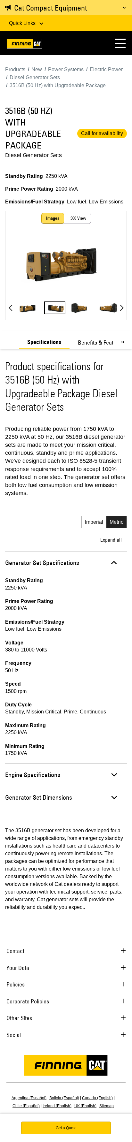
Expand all (111, 540)
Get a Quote (66, 1128)
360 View (78, 218)
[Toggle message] (124, 7)
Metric (116, 522)
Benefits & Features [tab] (101, 342)
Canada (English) (97, 1098)
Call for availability (102, 133)
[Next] (122, 308)
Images (52, 218)
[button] (120, 43)
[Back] (10, 308)
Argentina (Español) (29, 1098)
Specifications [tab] (44, 342)
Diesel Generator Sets (33, 155)
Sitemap (106, 1106)
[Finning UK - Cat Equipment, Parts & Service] (24, 45)
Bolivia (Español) (64, 1098)
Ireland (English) (57, 1106)
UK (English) (85, 1106)
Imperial (94, 522)
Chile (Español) (26, 1106)
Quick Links (23, 23)
